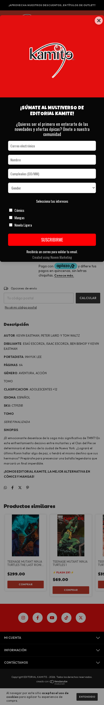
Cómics (19, 210)
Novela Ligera (23, 225)
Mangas (19, 217)
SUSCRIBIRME (52, 239)
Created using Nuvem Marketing (52, 257)
